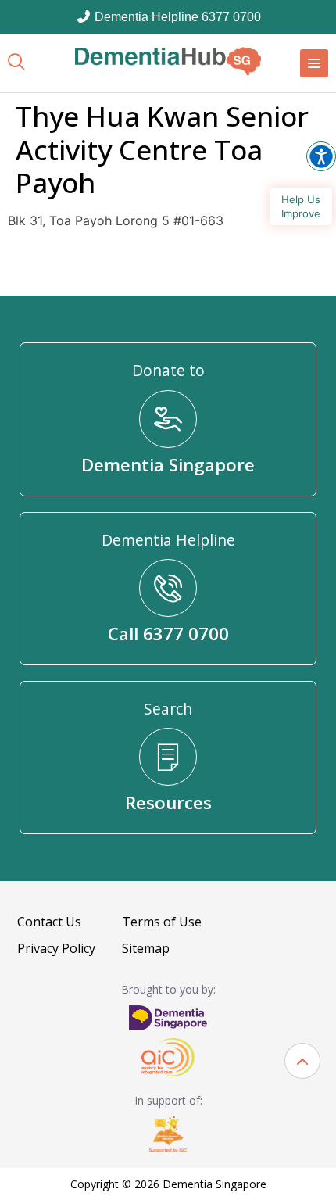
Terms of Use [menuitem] (162, 921)
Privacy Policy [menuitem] (56, 948)
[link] (168, 61)
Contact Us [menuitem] (49, 921)
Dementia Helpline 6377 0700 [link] (176, 16)
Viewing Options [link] (321, 156)
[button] (302, 1061)
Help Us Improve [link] (300, 206)
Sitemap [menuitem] (146, 948)
